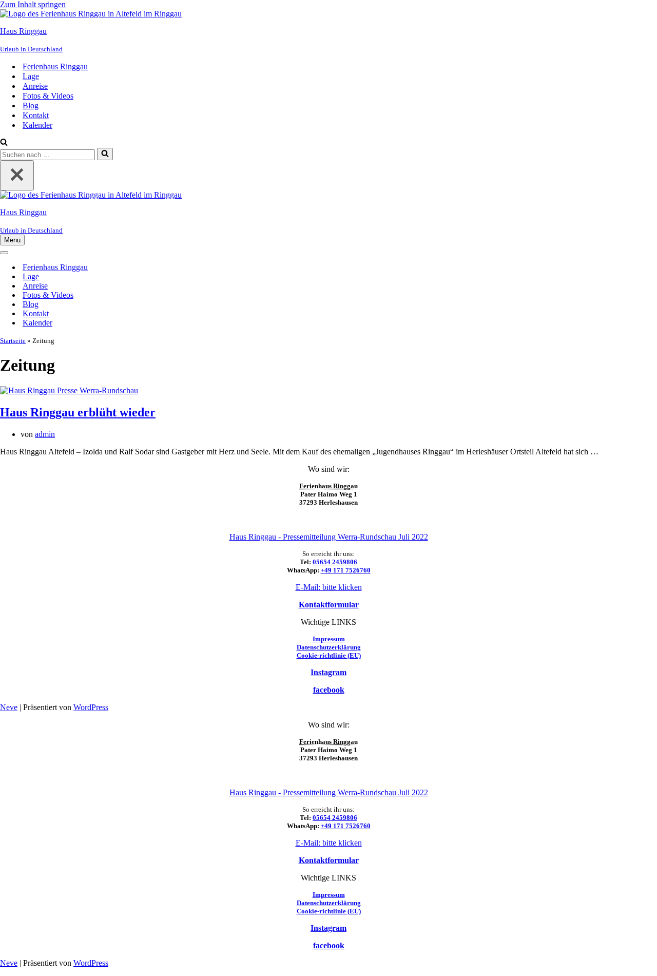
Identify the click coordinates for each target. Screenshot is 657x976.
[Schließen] (17, 175)
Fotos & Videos (48, 95)
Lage (31, 76)
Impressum (329, 639)
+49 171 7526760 (346, 570)
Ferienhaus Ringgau (55, 66)
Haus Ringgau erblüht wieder (78, 412)
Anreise (35, 86)
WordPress (90, 707)
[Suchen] (4, 143)
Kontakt (36, 115)
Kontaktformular (329, 604)
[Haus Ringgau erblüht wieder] (69, 390)
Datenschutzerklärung (329, 647)
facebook (328, 689)
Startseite (13, 341)
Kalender (37, 125)
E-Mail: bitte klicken (329, 587)
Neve (8, 707)
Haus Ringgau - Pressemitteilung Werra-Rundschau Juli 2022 (328, 536)
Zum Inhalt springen (33, 4)
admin (45, 434)
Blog (30, 105)
